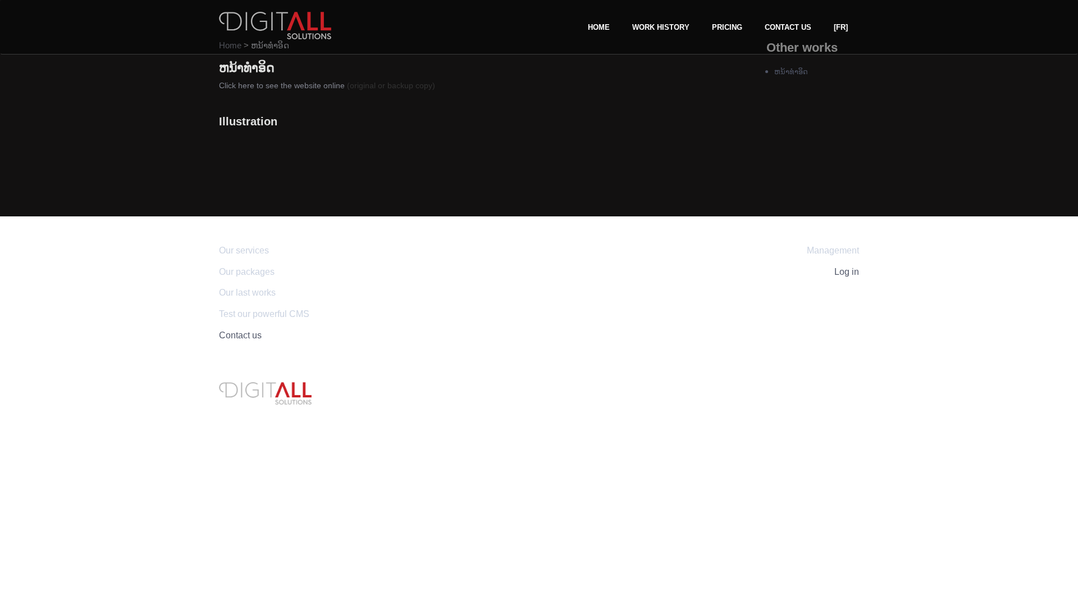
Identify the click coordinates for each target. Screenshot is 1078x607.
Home (599, 27)
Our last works (247, 292)
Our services (244, 250)
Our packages (247, 272)
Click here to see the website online (282, 85)
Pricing (727, 27)
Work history (660, 27)
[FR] (841, 27)
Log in (846, 272)
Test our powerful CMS (264, 314)
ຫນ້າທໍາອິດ (791, 71)
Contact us (788, 27)
